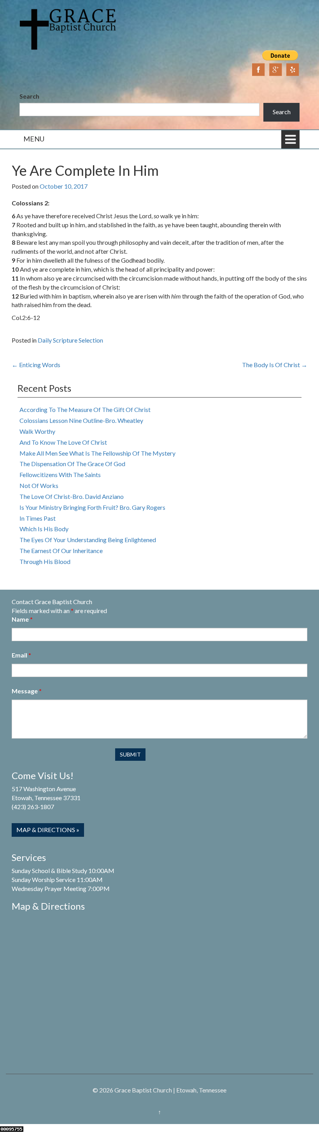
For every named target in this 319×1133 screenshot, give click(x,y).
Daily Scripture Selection (70, 340)
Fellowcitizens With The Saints (60, 474)
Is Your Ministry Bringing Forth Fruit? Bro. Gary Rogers (92, 507)
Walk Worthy (37, 431)
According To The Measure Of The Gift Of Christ (85, 409)
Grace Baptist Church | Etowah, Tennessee (170, 1090)
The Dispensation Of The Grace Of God (72, 463)
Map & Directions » (47, 829)
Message (27, 691)
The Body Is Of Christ (274, 364)
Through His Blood (44, 561)
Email (21, 655)
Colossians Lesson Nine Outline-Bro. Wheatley (81, 420)
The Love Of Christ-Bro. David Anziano (71, 496)
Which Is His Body (43, 528)
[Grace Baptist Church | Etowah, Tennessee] (68, 28)
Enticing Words (36, 364)
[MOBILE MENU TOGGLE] (290, 139)
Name (22, 619)
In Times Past (37, 518)
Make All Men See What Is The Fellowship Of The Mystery (97, 453)
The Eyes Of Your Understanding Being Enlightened (87, 539)
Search (29, 96)
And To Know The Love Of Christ (63, 442)
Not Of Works (38, 485)
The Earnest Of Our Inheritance (61, 550)
